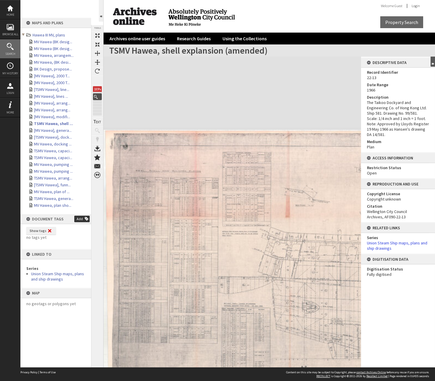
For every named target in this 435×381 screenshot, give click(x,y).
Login (10, 93)
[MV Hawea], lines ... (51, 96)
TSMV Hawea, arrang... (53, 178)
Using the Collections (245, 38)
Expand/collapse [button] (433, 62)
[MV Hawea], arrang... (52, 103)
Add (80, 219)
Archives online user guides (137, 38)
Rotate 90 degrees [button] (97, 71)
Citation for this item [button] (97, 175)
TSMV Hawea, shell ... (53, 123)
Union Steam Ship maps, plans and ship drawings (57, 276)
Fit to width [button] (97, 53)
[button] (97, 96)
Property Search (401, 22)
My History (10, 73)
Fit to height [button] (97, 62)
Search (10, 54)
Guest (398, 6)
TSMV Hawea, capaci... (53, 150)
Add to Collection (97, 157)
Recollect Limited (377, 376)
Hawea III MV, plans (49, 35)
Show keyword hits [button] (97, 130)
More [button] (10, 112)
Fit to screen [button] (97, 44)
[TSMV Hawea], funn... (52, 185)
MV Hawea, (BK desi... (52, 62)
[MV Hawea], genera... (53, 130)
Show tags (38, 230)
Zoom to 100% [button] (97, 80)
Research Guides (194, 38)
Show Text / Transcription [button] (97, 121)
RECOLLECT (323, 376)
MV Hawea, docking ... (53, 144)
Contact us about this (97, 166)
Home (10, 15)
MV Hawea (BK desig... (53, 41)
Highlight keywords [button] (97, 139)
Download (97, 148)
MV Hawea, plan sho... (52, 205)
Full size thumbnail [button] (97, 35)
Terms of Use (48, 372)
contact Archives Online (371, 372)
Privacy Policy (29, 372)
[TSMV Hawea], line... (51, 89)
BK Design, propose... (53, 69)
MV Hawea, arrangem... (54, 55)
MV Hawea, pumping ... (53, 164)
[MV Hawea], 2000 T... (52, 76)
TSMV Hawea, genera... (53, 198)
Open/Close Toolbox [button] (101, 11)
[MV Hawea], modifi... (52, 116)
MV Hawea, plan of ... (52, 191)
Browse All (10, 34)
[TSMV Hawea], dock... (53, 137)
